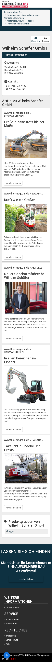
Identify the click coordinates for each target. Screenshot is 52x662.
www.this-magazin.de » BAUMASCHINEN (17, 114)
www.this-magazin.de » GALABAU (23, 193)
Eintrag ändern (12, 607)
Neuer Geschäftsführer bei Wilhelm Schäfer (24, 276)
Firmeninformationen (15, 54)
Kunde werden (12, 619)
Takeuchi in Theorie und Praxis (22, 448)
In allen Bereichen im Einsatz (20, 360)
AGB (8, 644)
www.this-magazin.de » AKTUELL (23, 267)
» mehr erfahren (13, 183)
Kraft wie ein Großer (19, 200)
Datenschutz (12, 640)
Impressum (11, 636)
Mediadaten (11, 623)
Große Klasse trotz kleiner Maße (24, 124)
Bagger (31, 21)
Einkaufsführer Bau (13, 12)
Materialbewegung (15, 21)
